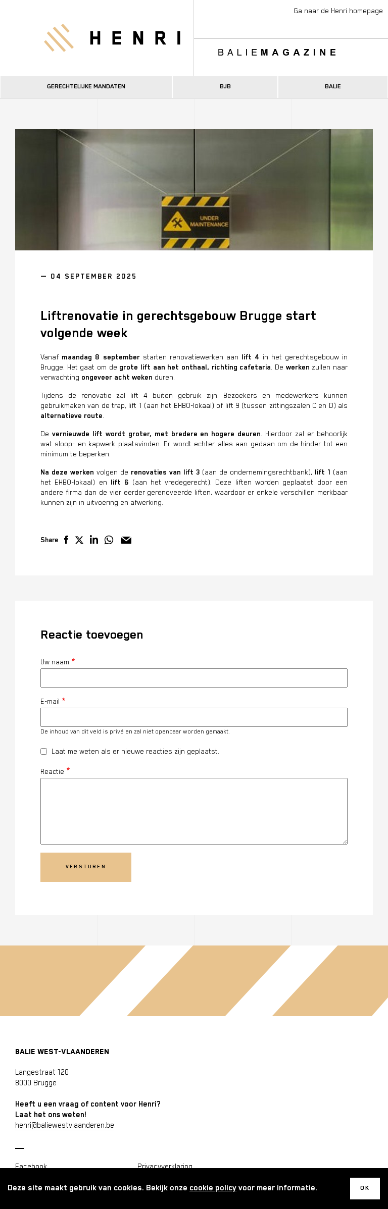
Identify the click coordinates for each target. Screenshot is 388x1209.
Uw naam (54, 662)
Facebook (31, 1167)
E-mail (50, 702)
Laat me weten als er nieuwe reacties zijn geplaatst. (135, 752)
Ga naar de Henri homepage (338, 11)
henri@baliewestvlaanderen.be (64, 1125)
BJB (225, 86)
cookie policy (212, 1188)
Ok (365, 1188)
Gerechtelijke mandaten (86, 86)
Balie (333, 86)
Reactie (52, 772)
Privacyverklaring (164, 1167)
